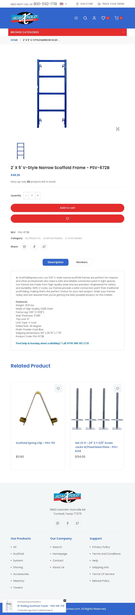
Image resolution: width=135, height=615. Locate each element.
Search (57, 547)
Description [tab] (55, 262)
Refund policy (100, 581)
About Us (58, 567)
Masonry (18, 581)
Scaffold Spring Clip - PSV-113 (35, 443)
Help (95, 560)
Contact (58, 560)
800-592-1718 (45, 3)
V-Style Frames (73, 238)
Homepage (60, 554)
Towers (18, 587)
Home (14, 40)
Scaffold (18, 554)
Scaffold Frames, (53, 238)
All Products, (33, 238)
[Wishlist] (58, 388)
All (14, 547)
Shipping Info (100, 567)
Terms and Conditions (106, 554)
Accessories (21, 574)
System (18, 560)
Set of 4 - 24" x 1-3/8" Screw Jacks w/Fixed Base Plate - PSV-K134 (96, 447)
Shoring (18, 567)
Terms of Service (103, 574)
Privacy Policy (101, 547)
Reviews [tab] (81, 262)
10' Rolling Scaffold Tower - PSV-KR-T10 (40, 606)
